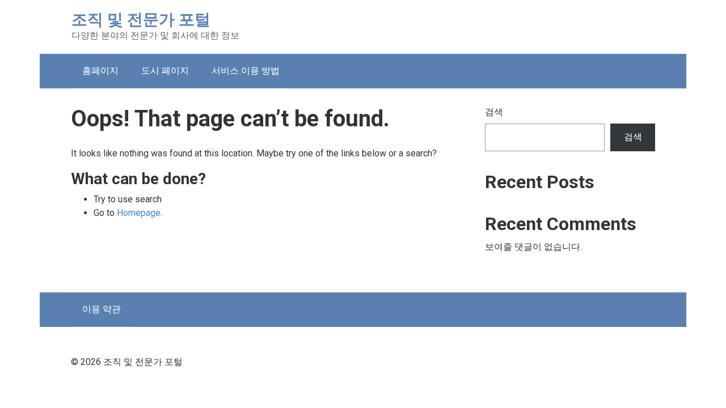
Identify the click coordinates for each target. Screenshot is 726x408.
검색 (494, 112)
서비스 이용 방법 (246, 70)
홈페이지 (100, 70)
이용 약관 (101, 309)
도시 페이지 (165, 70)
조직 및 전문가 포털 (140, 19)
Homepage (139, 212)
